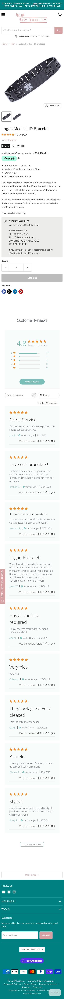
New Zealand (30, 949)
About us (25, 987)
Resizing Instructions (48, 984)
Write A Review (32, 381)
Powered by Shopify (32, 993)
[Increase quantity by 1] (27, 268)
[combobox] (49, 403)
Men (13, 44)
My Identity (10, 139)
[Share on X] (9, 291)
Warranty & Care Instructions (40, 981)
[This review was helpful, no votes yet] (46, 441)
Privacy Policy (30, 984)
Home (4, 44)
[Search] (58, 30)
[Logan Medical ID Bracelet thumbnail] (6, 116)
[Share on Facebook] (3, 291)
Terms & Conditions (16, 981)
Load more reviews (32, 844)
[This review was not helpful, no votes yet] (52, 441)
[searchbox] (18, 395)
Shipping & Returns (12, 984)
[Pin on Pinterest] (20, 291)
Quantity (5, 261)
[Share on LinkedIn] (15, 291)
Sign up (46, 935)
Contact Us (37, 987)
